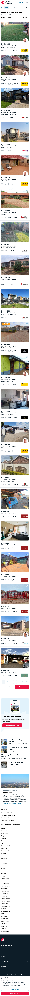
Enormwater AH (5, 851)
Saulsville (3, 908)
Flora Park (3, 853)
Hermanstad (4, 858)
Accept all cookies (15, 993)
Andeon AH (4, 831)
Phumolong (4, 896)
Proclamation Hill (5, 906)
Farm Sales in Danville (6, 818)
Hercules (3, 856)
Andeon (3, 828)
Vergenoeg (4, 926)
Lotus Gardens (5, 883)
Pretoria (3, 14)
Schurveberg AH (5, 911)
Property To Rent (6, 951)
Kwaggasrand (4, 876)
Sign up (21, 2)
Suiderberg (4, 916)
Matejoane (4, 888)
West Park (3, 928)
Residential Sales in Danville (8, 813)
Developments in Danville (7, 820)
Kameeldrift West (5, 866)
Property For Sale (6, 945)
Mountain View (5, 891)
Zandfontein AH (5, 931)
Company (3, 966)
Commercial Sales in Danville (8, 815)
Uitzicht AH (4, 923)
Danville (3, 841)
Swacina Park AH (5, 921)
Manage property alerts (12, 725)
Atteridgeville (4, 833)
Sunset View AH (5, 918)
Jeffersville (4, 863)
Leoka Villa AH (4, 881)
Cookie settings (15, 989)
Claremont (3, 838)
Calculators (5, 961)
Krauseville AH (4, 871)
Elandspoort (4, 848)
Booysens (3, 836)
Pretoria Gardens (5, 898)
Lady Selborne (5, 878)
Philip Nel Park (4, 893)
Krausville (3, 873)
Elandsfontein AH (5, 846)
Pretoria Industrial (5, 901)
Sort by (25, 17)
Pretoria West (10, 14)
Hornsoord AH (5, 861)
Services (3, 956)
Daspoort (3, 843)
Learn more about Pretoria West (12, 803)
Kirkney (3, 868)
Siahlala (3, 913)
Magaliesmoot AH (5, 886)
